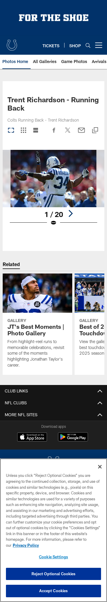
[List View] (36, 131)
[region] (53, 530)
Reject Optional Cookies (54, 573)
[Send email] (81, 133)
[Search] (88, 45)
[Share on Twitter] (67, 133)
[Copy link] (95, 131)
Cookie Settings (53, 556)
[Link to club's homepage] (12, 43)
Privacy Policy (26, 545)
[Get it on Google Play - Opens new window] (73, 440)
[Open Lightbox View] (54, 191)
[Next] (70, 213)
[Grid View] (23, 131)
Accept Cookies (53, 590)
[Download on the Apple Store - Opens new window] (32, 438)
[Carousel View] (11, 131)
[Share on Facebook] (54, 133)
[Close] (99, 466)
